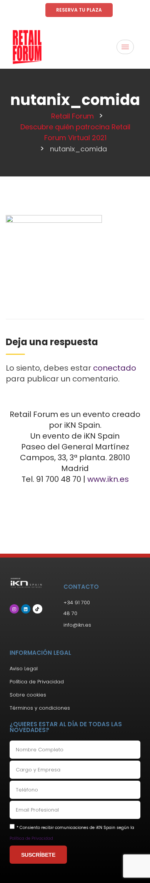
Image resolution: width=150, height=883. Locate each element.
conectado (114, 368)
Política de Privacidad (31, 838)
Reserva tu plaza (79, 10)
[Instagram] (14, 609)
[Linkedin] (25, 609)
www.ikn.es (108, 479)
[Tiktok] (37, 609)
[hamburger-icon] (125, 47)
